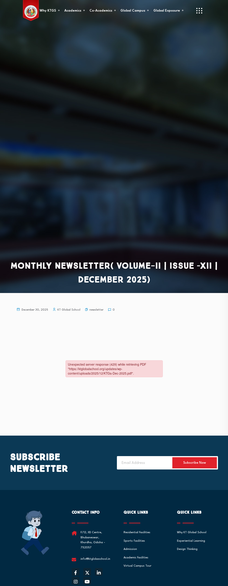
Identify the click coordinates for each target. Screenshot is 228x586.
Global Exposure (166, 10)
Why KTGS (48, 10)
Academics (72, 10)
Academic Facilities (136, 557)
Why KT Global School (191, 532)
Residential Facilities (137, 532)
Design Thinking (187, 549)
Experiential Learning (191, 540)
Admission (130, 549)
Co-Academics (101, 10)
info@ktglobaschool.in (95, 558)
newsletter (97, 309)
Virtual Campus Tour (137, 565)
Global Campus (132, 10)
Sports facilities (134, 540)
